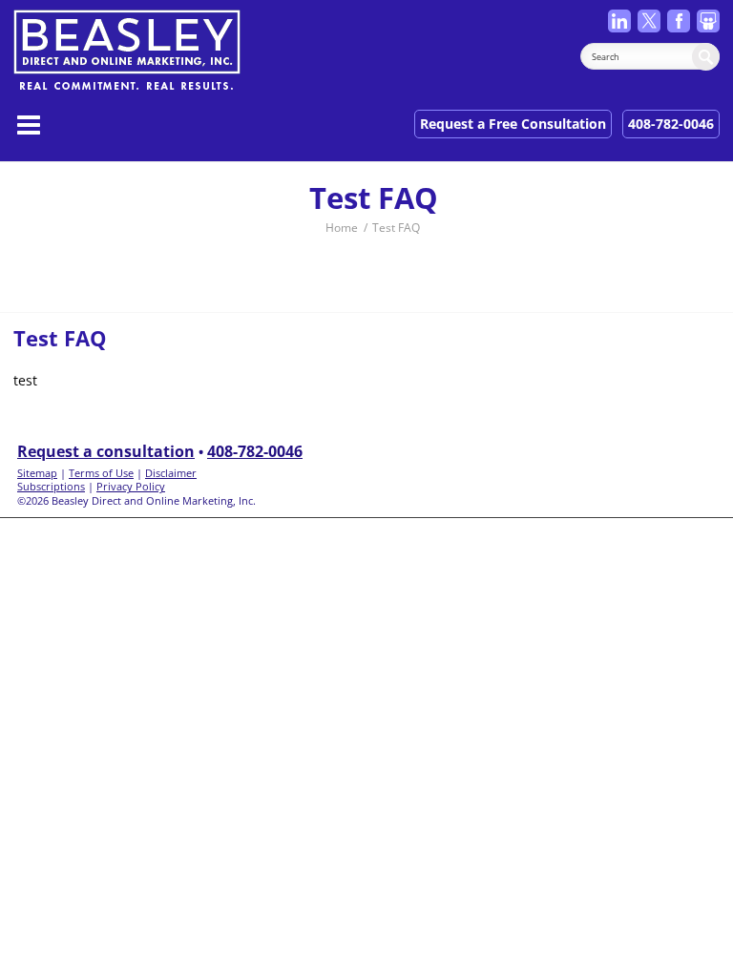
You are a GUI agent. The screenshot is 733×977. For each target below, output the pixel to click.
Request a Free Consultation (513, 123)
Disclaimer (171, 473)
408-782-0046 (671, 123)
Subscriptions (51, 486)
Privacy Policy (130, 486)
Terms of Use (101, 473)
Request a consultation (106, 451)
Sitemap (37, 473)
